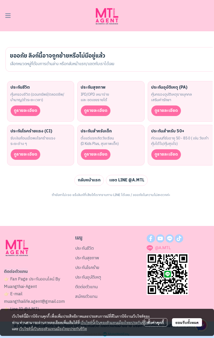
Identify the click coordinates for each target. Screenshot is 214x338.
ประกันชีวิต (84, 248)
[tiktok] (179, 238)
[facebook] (151, 238)
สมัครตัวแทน (86, 296)
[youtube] (160, 238)
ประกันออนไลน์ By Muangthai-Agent (32, 283)
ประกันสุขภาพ (87, 258)
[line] (169, 238)
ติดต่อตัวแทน (86, 287)
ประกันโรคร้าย (87, 267)
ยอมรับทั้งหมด (187, 322)
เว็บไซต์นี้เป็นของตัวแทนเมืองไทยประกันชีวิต (114, 322)
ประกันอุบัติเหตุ (88, 277)
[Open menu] (8, 15)
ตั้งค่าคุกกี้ (155, 322)
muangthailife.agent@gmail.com (34, 301)
